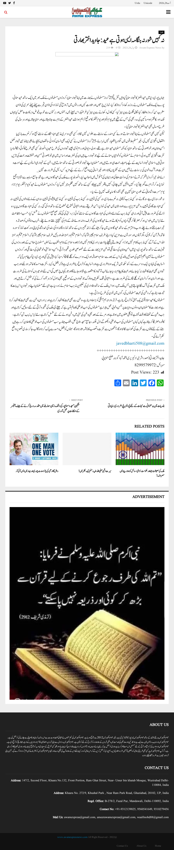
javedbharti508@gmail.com (140, 344)
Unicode (148, 3)
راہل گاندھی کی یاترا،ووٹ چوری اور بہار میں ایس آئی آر (37, 471)
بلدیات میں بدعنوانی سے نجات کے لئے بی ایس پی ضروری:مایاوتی (136, 406)
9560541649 (144, 809)
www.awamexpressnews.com (72, 837)
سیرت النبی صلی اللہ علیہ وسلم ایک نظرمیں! (95, 471)
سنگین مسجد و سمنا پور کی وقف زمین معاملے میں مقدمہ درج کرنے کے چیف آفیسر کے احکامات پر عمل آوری (45, 408)
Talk (161, 32)
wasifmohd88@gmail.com (153, 817)
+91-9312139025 (125, 809)
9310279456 (161, 809)
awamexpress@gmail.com (79, 817)
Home (158, 846)
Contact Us (122, 846)
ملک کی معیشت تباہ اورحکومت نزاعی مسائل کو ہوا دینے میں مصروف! (142, 473)
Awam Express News (150, 48)
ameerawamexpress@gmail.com (116, 817)
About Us (141, 846)
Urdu (137, 3)
